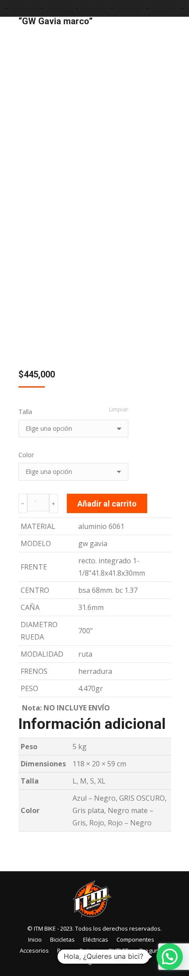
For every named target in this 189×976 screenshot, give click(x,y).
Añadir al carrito (107, 503)
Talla (25, 411)
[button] (169, 956)
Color (26, 455)
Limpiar (118, 409)
